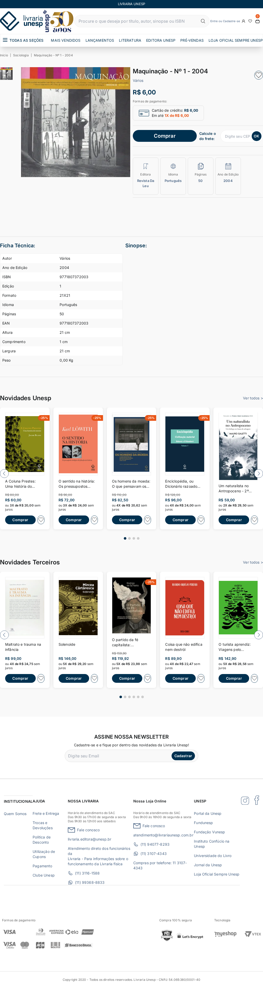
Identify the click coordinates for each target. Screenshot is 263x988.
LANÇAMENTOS (100, 40)
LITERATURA (130, 40)
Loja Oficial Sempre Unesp (216, 874)
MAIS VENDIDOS (65, 40)
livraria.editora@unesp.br (89, 839)
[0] (257, 21)
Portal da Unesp (207, 813)
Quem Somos (15, 813)
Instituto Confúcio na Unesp (211, 844)
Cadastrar (183, 756)
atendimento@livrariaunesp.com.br (163, 835)
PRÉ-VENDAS (192, 40)
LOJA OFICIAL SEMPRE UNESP (236, 40)
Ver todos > (253, 398)
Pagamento (42, 866)
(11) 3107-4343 (153, 853)
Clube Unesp (44, 875)
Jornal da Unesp (208, 865)
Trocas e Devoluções (43, 825)
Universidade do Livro (212, 855)
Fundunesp (203, 822)
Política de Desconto (42, 839)
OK (256, 136)
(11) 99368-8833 (90, 882)
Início (4, 55)
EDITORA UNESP (160, 40)
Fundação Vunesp (209, 832)
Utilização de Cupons (44, 854)
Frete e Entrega (46, 813)
